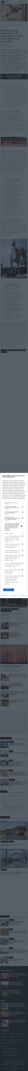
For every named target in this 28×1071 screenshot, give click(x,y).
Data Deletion (5, 595)
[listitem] (14, 503)
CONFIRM (8, 589)
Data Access (14, 595)
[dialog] (14, 535)
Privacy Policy (22, 595)
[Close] (24, 475)
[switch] (22, 507)
